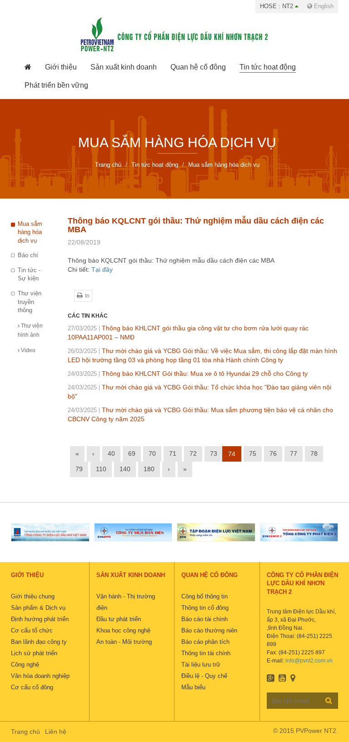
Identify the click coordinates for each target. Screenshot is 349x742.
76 (273, 453)
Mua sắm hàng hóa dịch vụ (30, 232)
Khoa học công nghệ (123, 630)
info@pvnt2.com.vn (309, 660)
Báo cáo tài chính (204, 619)
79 (79, 469)
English (323, 6)
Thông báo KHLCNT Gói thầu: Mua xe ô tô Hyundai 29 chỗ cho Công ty (188, 373)
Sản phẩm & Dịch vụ (38, 607)
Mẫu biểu (193, 687)
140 (125, 469)
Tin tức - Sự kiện (29, 274)
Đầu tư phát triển (118, 619)
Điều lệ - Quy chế (204, 675)
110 (101, 469)
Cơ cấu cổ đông (32, 687)
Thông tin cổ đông (205, 607)
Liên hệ (55, 731)
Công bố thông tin (204, 596)
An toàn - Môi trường (124, 641)
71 (172, 453)
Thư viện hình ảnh (30, 330)
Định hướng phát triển (40, 619)
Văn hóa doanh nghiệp (40, 675)
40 (111, 453)
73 (213, 453)
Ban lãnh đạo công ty (39, 641)
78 (314, 453)
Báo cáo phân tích (205, 641)
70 (152, 453)
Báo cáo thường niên (209, 630)
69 (131, 453)
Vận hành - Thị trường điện (125, 602)
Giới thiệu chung (33, 596)
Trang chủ (25, 731)
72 (193, 453)
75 (252, 453)
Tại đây (102, 269)
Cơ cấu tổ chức (32, 630)
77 (293, 453)
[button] (61, 67)
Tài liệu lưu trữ (200, 664)
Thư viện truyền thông (29, 302)
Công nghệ (25, 664)
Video (27, 350)
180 (149, 469)
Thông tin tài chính (205, 653)
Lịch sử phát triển (34, 653)
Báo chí (28, 255)
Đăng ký (329, 700)
